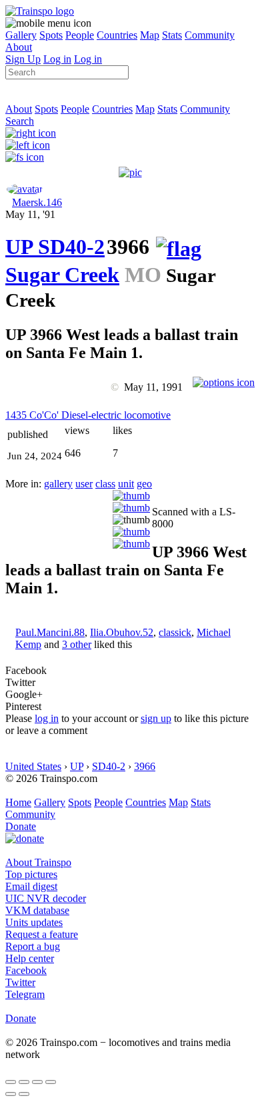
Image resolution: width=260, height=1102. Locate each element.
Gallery (21, 35)
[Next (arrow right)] (24, 1094)
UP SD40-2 (55, 247)
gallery (58, 483)
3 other (76, 644)
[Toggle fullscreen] (37, 1082)
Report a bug (32, 946)
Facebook (26, 970)
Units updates (34, 922)
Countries (117, 35)
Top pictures (31, 874)
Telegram (25, 994)
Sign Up (23, 59)
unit (126, 483)
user (84, 483)
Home (18, 802)
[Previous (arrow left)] (10, 1094)
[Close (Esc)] (10, 1082)
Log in (57, 59)
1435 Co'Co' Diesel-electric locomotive (88, 415)
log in (47, 718)
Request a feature (41, 934)
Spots (51, 35)
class (105, 483)
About (18, 47)
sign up (156, 718)
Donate (20, 826)
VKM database (37, 910)
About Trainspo (38, 862)
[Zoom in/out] (50, 1082)
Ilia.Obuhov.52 (121, 632)
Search (19, 121)
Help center (29, 958)
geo (144, 483)
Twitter (20, 982)
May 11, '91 (30, 214)
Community (210, 35)
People (79, 35)
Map (149, 35)
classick (175, 632)
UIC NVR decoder (45, 898)
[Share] (24, 1082)
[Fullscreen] (24, 157)
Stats (172, 35)
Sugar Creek (62, 275)
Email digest (31, 886)
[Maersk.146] (24, 189)
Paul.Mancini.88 (50, 632)
